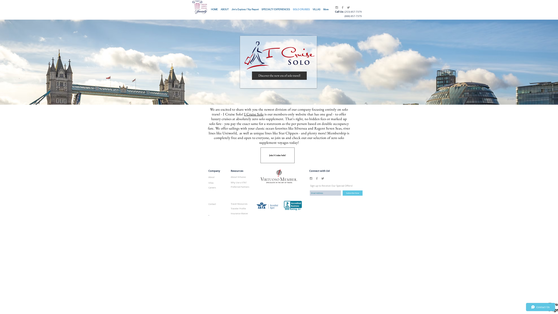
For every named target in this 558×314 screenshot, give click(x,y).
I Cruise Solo (254, 114)
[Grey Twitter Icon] (348, 7)
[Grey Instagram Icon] (337, 7)
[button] (241, 187)
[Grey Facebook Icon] (342, 7)
